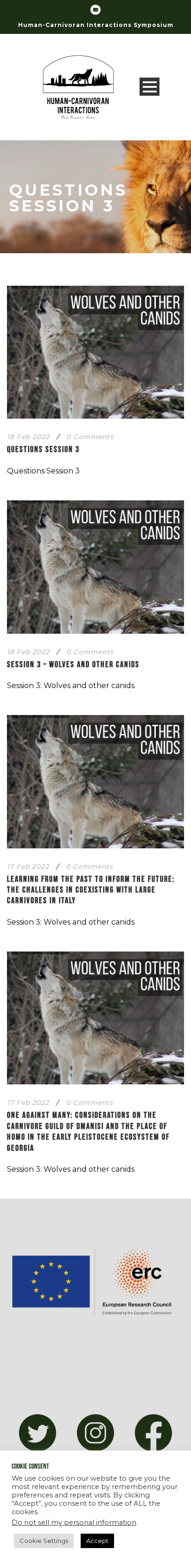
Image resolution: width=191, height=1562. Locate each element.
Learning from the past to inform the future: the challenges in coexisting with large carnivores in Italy (91, 890)
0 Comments (90, 437)
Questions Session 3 (43, 449)
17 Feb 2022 (28, 866)
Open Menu (149, 87)
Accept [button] (97, 1540)
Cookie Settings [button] (43, 1540)
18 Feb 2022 (28, 437)
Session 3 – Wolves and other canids (73, 664)
